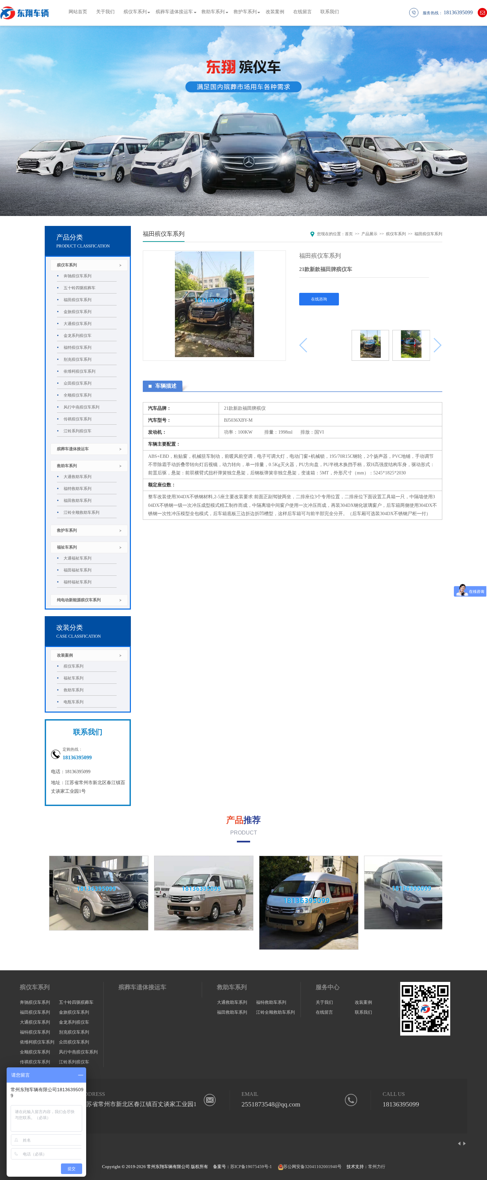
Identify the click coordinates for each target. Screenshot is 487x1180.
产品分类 (69, 237)
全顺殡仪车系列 (77, 395)
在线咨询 (319, 299)
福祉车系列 (67, 547)
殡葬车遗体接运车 (174, 11)
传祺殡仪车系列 (77, 419)
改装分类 (69, 627)
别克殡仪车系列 (77, 359)
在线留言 (302, 11)
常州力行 (376, 1166)
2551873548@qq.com (271, 1104)
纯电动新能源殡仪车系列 (79, 600)
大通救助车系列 (77, 476)
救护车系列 (245, 11)
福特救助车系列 (77, 488)
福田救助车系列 (77, 500)
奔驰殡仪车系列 (77, 276)
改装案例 (275, 11)
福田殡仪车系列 (77, 299)
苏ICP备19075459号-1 (251, 1166)
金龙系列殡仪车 (77, 335)
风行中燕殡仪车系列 (81, 407)
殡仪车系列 (135, 11)
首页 (349, 234)
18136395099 (401, 1104)
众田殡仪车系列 (77, 383)
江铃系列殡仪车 (77, 431)
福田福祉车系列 (77, 570)
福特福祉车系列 (77, 582)
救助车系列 (213, 11)
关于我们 (105, 11)
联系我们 (329, 11)
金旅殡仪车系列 (77, 311)
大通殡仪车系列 (77, 323)
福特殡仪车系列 (77, 347)
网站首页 (78, 11)
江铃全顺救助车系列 (81, 512)
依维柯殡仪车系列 (79, 371)
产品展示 (369, 234)
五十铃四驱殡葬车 (79, 288)
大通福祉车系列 (77, 558)
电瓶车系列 (73, 702)
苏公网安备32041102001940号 (312, 1166)
